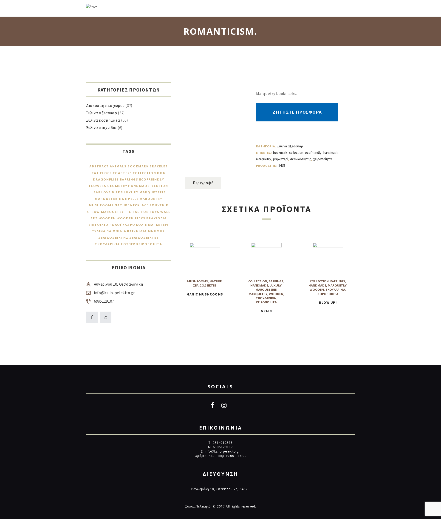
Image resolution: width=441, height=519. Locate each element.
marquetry (263, 159)
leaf (96, 192)
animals (118, 166)
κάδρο (128, 225)
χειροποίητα (322, 159)
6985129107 (104, 301)
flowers (97, 186)
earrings (276, 281)
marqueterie (266, 289)
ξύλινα (99, 231)
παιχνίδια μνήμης (146, 231)
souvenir (159, 205)
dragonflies (106, 179)
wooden (276, 294)
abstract (99, 166)
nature (215, 281)
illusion (159, 186)
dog (161, 173)
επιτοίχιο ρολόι (105, 225)
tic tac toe (136, 212)
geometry (117, 186)
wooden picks (131, 218)
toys (154, 212)
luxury (276, 285)
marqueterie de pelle (117, 199)
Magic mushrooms (205, 294)
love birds (112, 192)
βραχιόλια (156, 218)
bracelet (159, 166)
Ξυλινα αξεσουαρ (290, 146)
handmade (330, 152)
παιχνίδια (116, 231)
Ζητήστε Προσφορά (297, 112)
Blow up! (328, 302)
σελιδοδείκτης (300, 159)
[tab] (203, 183)
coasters (122, 173)
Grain (266, 311)
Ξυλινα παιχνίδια (101, 127)
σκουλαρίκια (266, 298)
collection (296, 152)
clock (106, 173)
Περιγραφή (203, 182)
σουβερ (128, 244)
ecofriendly (313, 152)
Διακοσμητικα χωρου (105, 105)
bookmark (280, 152)
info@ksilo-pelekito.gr (114, 292)
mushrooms (197, 281)
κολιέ (141, 225)
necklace (139, 205)
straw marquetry (105, 212)
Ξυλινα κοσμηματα (103, 120)
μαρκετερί (280, 159)
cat (95, 173)
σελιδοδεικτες (205, 285)
